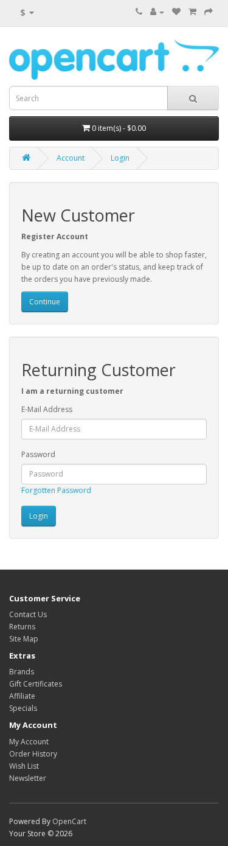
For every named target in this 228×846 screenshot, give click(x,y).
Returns (22, 626)
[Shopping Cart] (192, 12)
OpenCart (69, 821)
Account (71, 158)
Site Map (23, 639)
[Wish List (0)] (176, 12)
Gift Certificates (35, 684)
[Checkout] (208, 12)
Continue (44, 301)
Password (38, 454)
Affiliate (22, 696)
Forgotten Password (56, 490)
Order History (33, 754)
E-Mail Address (46, 409)
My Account (29, 741)
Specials (23, 708)
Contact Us (28, 614)
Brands (21, 671)
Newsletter (27, 778)
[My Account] (157, 12)
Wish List (24, 766)
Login (120, 158)
